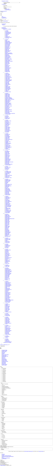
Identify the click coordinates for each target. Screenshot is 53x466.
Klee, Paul (6, 187)
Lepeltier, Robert (7, 204)
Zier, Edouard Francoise (8, 341)
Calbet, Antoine (7, 73)
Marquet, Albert (7, 219)
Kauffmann (6, 182)
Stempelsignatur (4, 400)
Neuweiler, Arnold (7, 239)
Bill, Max (6, 52)
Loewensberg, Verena (8, 210)
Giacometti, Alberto (7, 141)
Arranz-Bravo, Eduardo (8, 37)
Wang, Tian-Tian (7, 327)
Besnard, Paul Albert (8, 50)
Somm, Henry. (7, 295)
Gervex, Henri (7, 140)
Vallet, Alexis (7, 317)
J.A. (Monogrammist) (8, 171)
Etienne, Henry (7, 118)
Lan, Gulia (6, 199)
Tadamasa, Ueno (7, 304)
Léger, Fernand (7, 202)
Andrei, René (7, 34)
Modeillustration (4, 389)
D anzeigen (6, 93)
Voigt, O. (6, 323)
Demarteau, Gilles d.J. (8, 103)
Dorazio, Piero (7, 110)
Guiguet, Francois (7, 147)
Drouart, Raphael (7, 112)
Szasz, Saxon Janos (7, 301)
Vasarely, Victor (7, 318)
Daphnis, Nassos (7, 94)
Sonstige (3, 407)
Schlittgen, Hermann (8, 284)
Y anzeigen (6, 335)
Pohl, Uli (6, 259)
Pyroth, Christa (7, 263)
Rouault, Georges (7, 278)
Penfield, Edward (7, 253)
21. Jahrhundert (4, 381)
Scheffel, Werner (7, 283)
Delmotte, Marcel (7, 101)
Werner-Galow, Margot (8, 330)
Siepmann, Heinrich (8, 292)
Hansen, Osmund (7, 153)
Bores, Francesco (7, 57)
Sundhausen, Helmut (8, 300)
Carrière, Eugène (7, 78)
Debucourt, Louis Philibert (8, 98)
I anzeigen (6, 166)
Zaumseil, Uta (7, 340)
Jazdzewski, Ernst (7, 173)
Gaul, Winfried (7, 135)
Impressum (3, 454)
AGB (2, 457)
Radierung (3, 406)
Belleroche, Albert (7, 48)
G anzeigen (6, 133)
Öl (2, 414)
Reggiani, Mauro (7, 272)
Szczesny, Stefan (7, 302)
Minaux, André (7, 226)
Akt (2, 384)
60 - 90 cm (3, 436)
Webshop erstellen (2, 465)
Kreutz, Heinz (7, 192)
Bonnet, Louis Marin (8, 56)
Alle (2, 16)
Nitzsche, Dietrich (7, 241)
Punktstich (3, 405)
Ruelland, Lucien (7, 279)
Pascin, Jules (7, 252)
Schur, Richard (7, 290)
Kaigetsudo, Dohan (7, 179)
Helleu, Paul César (7, 160)
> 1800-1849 (3, 371)
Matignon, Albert (7, 221)
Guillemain (6, 148)
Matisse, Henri (7, 222)
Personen (3, 390)
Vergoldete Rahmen (4, 444)
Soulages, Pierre (7, 297)
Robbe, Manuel (7, 275)
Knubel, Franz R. (7, 188)
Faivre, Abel (7, 121)
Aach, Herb (6, 31)
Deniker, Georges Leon (8, 104)
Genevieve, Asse (7, 138)
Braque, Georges (7, 63)
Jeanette (6, 174)
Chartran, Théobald (7, 84)
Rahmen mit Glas (4, 443)
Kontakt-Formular (41, 451)
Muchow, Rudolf (7, 232)
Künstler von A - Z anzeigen (7, 342)
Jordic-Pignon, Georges (8, 177)
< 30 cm (3, 434)
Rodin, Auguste (7, 276)
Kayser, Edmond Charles (8, 184)
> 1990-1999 (3, 380)
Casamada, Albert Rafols (8, 79)
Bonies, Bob (7, 54)
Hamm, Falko (7, 152)
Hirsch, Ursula (7, 162)
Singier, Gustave (7, 293)
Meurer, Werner (7, 224)
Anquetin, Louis (7, 36)
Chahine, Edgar (7, 83)
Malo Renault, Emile (8, 216)
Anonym (6, 35)
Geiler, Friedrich (7, 137)
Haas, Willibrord (7, 151)
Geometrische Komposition (5, 387)
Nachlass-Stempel (4, 399)
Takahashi (6, 305)
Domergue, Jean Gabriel (8, 109)
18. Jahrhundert (4, 368)
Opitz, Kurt (6, 244)
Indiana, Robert (7, 168)
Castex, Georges (7, 81)
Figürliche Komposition (5, 386)
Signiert (3, 397)
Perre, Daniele (7, 254)
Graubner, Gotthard (7, 145)
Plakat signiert (4, 431)
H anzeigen (6, 150)
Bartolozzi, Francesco (8, 43)
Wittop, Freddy (7, 333)
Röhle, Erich (7, 277)
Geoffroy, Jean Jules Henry (8, 139)
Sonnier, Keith (7, 296)
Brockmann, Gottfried (8, 67)
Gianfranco (6, 142)
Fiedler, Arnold (7, 124)
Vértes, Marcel (7, 320)
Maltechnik (2, 409)
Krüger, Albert (7, 193)
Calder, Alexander (7, 74)
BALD (6, 40)
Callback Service (4, 458)
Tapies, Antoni (7, 307)
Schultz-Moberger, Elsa (8, 289)
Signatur (2, 396)
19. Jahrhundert (4, 370)
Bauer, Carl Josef (7, 45)
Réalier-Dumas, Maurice (8, 270)
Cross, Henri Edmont (8, 91)
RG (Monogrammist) (8, 273)
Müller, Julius (7, 234)
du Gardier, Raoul (7, 134)
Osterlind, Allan (7, 246)
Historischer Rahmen (4, 440)
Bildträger (2, 422)
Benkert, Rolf (7, 49)
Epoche (2, 367)
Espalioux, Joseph (7, 117)
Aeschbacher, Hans (7, 33)
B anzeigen (6, 39)
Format (2, 433)
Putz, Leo (6, 262)
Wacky (6, 326)
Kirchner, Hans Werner (8, 185)
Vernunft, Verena (7, 319)
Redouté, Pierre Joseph (8, 271)
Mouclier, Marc (7, 231)
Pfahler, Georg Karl (7, 255)
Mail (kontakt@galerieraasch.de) (28, 451)
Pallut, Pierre (7, 250)
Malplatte (3, 426)
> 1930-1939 (3, 375)
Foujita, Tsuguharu (7, 127)
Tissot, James (7, 310)
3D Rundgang (4, 27)
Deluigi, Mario (7, 102)
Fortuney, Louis (7, 126)
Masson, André (7, 220)
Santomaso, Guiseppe (8, 282)
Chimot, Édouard (7, 87)
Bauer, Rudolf (7, 46)
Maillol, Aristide (7, 215)
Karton (3, 425)
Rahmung (2, 439)
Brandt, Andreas (7, 62)
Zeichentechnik (3, 417)
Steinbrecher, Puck (7, 299)
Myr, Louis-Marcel (7, 236)
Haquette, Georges (7, 155)
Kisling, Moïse (7, 186)
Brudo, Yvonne (7, 69)
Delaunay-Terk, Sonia (8, 100)
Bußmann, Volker (7, 71)
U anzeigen (6, 313)
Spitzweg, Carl (7, 298)
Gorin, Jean (6, 144)
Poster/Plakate (3, 430)
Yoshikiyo (6, 337)
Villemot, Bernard (7, 321)
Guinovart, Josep (7, 149)
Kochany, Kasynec (7, 190)
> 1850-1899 (3, 372)
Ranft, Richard (7, 268)
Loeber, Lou (7, 209)
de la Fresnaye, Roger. (8, 120)
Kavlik (6, 183)
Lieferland (5, 2)
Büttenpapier (3, 423)
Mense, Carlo (7, 223)
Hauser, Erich (7, 157)
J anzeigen (6, 170)
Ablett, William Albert (8, 32)
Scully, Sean (7, 291)
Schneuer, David (7, 286)
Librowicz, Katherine (8, 206)
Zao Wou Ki (7, 339)
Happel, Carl (7, 154)
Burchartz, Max (7, 70)
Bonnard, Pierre (7, 55)
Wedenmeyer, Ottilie (8, 328)
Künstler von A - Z (4, 28)
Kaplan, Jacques (7, 181)
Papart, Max (6, 251)
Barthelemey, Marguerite (8, 42)
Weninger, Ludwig (7, 329)
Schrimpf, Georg (7, 288)
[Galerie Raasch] (3, 11)
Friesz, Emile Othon (8, 130)
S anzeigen (6, 281)
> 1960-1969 (3, 378)
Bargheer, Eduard (7, 41)
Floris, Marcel (7, 125)
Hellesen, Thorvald (7, 159)
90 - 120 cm (3, 437)
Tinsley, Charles (7, 309)
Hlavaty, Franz (7, 163)
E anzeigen (6, 115)
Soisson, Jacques (7, 294)
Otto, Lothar (7, 247)
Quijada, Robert (7, 265)
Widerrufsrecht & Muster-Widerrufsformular (7, 456)
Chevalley (6, 85)
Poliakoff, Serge (7, 260)
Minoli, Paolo (7, 227)
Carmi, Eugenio (7, 76)
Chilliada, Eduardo (7, 86)
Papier (3, 428)
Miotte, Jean (6, 228)
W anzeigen (6, 325)
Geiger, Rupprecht (7, 136)
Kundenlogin (4, 4)
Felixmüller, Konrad (8, 123)
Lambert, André (7, 198)
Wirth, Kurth (7, 332)
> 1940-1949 (3, 376)
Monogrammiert (4, 398)
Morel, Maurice (7, 230)
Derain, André (7, 105)
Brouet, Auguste (7, 68)
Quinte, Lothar (7, 266)
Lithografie (3, 404)
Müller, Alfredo (7, 233)
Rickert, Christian (7, 274)
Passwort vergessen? (8, 9)
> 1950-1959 (3, 377)
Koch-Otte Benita (7, 189)
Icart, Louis (6, 167)
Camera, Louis (7, 75)
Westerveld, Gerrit (7, 331)
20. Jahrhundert (4, 373)
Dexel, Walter (7, 106)
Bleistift (3, 418)
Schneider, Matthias (7, 285)
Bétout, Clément (7, 51)
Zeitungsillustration (4, 394)
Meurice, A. (6, 225)
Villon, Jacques (7, 322)
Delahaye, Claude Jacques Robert (9, 99)
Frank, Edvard (7, 129)
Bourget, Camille (7, 60)
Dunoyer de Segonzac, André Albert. (10, 113)
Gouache (3, 412)
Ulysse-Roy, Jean (7, 315)
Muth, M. (6, 235)
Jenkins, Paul (7, 176)
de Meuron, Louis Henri (8, 97)
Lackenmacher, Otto (8, 197)
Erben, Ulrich (7, 116)
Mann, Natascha (7, 217)
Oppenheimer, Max (7, 245)
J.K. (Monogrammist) (8, 172)
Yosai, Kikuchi (7, 336)
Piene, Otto (6, 256)
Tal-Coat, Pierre (7, 306)
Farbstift (3, 419)
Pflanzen (3, 391)
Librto (6, 207)
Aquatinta (3, 402)
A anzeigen (6, 30)
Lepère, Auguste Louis (8, 205)
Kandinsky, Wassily (7, 180)
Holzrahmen (3, 441)
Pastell (3, 415)
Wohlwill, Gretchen (7, 334)
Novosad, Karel (7, 242)
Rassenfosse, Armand (8, 269)
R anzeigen (6, 267)
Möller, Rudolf (7, 229)
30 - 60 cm (3, 435)
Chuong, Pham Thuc (8, 88)
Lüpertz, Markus (7, 212)
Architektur (3, 385)
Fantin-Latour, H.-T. (8, 122)
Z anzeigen (6, 338)
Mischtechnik (4, 413)
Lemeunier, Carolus (7, 203)
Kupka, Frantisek (7, 194)
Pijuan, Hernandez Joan (8, 257)
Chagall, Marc (7, 82)
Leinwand (3, 427)
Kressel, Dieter (7, 191)
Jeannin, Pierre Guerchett (8, 175)
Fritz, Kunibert (7, 131)
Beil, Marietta (7, 47)
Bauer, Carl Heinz (7, 44)
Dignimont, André (7, 107)
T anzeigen (6, 303)
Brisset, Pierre (7, 66)
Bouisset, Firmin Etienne (8, 59)
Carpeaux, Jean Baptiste (8, 77)
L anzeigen (6, 196)
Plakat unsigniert (4, 432)
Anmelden (2, 449)
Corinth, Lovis (7, 90)
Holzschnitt (3, 403)
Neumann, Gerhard (7, 238)
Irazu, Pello (6, 169)
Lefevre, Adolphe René (8, 201)
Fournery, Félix (7, 128)
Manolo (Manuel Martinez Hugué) (9, 218)
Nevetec (6, 240)
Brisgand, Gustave (7, 65)
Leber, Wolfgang (7, 200)
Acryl (2, 410)
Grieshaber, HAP (7, 146)
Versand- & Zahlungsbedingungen (6, 455)
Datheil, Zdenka (7, 96)
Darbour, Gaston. (7, 95)
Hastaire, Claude (7, 156)
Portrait (3, 392)
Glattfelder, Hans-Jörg (8, 143)
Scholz (6, 287)
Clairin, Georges (7, 89)
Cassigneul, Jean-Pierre (8, 80)
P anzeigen (6, 249)
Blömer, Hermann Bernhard (9, 53)
